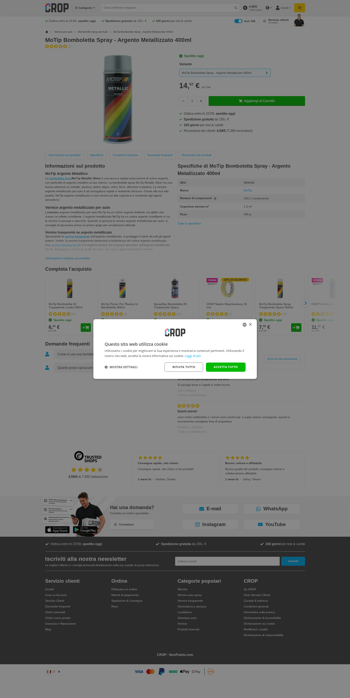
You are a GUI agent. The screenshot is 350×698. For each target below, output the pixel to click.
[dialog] (175, 349)
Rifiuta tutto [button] (183, 367)
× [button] (250, 324)
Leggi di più (193, 356)
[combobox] (245, 325)
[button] (121, 367)
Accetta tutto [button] (226, 367)
